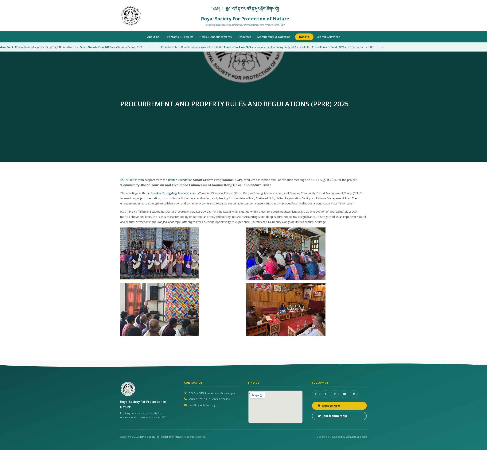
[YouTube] (344, 394)
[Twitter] (325, 394)
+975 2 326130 (198, 399)
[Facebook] (316, 394)
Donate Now (331, 405)
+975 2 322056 (221, 399)
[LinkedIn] (354, 394)
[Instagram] (335, 394)
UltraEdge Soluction (356, 436)
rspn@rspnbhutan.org (202, 405)
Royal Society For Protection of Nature (161, 436)
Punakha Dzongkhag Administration (174, 193)
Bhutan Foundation (180, 180)
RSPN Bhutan (129, 180)
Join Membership (335, 416)
